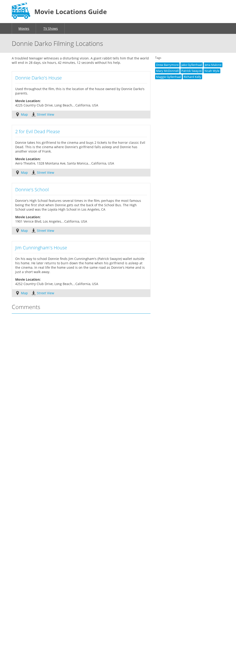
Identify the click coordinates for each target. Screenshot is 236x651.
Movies (23, 28)
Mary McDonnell (167, 71)
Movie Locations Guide (70, 11)
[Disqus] (81, 378)
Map (24, 114)
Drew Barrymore (167, 65)
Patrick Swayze (191, 71)
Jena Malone (213, 65)
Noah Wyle (211, 71)
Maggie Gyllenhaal (168, 77)
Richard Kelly (192, 77)
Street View (45, 114)
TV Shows (50, 28)
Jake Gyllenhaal (191, 65)
